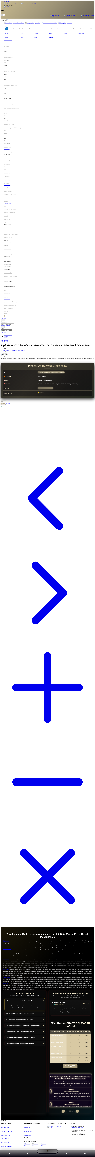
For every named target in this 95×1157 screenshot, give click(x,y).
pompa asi (6, 240)
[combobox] (7, 324)
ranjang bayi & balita (10, 194)
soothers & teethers (9, 212)
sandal (5, 79)
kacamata (5, 51)
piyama (5, 65)
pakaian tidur (6, 60)
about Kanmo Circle (19, 23)
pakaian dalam (7, 120)
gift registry (34, 3)
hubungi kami (27, 1127)
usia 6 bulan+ (6, 157)
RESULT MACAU (5, 1135)
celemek (6, 216)
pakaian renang (8, 104)
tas (4, 48)
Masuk (2, 320)
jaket (5, 118)
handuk (6, 297)
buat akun (6, 336)
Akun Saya (3, 318)
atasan (5, 88)
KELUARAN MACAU (6, 1131)
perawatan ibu (8, 273)
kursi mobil (7, 164)
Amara (65, 33)
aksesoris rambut (7, 53)
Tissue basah (6, 279)
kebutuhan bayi (8, 57)
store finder (54, 23)
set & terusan (6, 62)
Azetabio (51, 37)
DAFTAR (47, 1151)
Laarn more (18, 351)
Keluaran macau (7, 949)
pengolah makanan (9, 231)
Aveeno (21, 37)
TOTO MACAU (5, 1127)
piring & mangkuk (7, 224)
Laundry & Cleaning (8, 281)
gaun (5, 93)
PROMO (9, 1155)
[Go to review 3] (69, 1111)
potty (5, 290)
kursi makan (7, 249)
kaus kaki (5, 81)
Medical (5, 284)
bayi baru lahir (7, 154)
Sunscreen (6, 259)
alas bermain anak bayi (10, 305)
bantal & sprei (8, 191)
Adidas (21, 33)
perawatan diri (7, 269)
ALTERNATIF (67, 1155)
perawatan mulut (7, 266)
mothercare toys (7, 311)
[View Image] (1, 924)
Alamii (50, 33)
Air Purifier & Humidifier (9, 286)
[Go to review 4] (71, 1111)
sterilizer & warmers (10, 209)
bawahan (5, 90)
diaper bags (7, 179)
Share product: (4, 405)
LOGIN (28, 1155)
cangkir (5, 222)
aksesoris (5, 101)
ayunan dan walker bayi (10, 301)
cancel (2, 327)
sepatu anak (6, 76)
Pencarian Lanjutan (5, 325)
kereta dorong (8, 152)
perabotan (6, 198)
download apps (16, 3)
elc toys (5, 313)
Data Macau (6, 969)
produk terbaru (8, 42)
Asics (6, 37)
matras (6, 201)
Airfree (36, 33)
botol (5, 206)
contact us (69, 23)
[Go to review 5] (74, 1111)
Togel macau (6, 941)
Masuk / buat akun (8, 335)
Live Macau (6, 959)
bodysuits (5, 67)
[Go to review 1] (66, 1111)
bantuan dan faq (28, 1131)
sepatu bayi (6, 74)
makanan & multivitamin (11, 234)
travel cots (7, 176)
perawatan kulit (7, 256)
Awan (35, 37)
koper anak (7, 160)
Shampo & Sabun (7, 261)
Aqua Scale (81, 33)
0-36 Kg (5, 169)
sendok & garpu (7, 227)
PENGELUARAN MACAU (7, 1146)
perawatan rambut (7, 264)
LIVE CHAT (85, 1155)
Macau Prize (6, 983)
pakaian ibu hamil (9, 124)
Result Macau (6, 977)
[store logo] (12, 20)
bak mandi (7, 293)
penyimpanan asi (7, 242)
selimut (6, 188)
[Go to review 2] (68, 1111)
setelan (5, 95)
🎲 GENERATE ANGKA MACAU (70, 1066)
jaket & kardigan (7, 98)
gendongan (7, 173)
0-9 (91, 29)
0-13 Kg (5, 166)
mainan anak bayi (9, 308)
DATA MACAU (5, 1138)
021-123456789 (28, 1135)
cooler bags (6, 245)
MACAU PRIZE (5, 1142)
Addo (6, 33)
